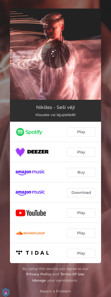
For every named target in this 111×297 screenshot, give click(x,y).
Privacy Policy (39, 274)
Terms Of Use (72, 274)
